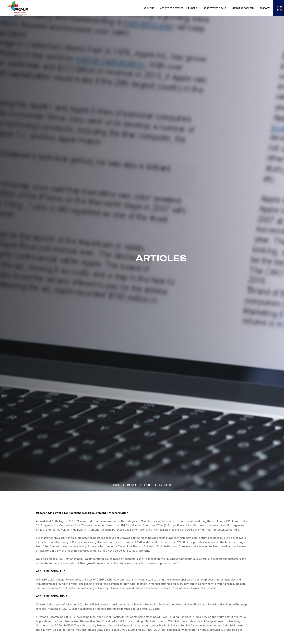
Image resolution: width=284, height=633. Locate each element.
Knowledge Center (243, 8)
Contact (265, 8)
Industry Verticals (215, 8)
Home (116, 485)
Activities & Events (171, 8)
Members (192, 8)
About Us (149, 8)
